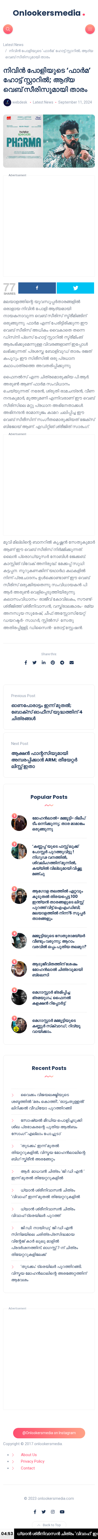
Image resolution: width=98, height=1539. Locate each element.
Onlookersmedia (49, 13)
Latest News (43, 102)
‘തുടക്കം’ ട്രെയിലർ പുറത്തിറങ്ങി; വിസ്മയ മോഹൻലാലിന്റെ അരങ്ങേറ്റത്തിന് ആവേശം (49, 1273)
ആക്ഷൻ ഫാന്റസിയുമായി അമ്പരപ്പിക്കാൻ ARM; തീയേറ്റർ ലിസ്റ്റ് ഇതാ (44, 760)
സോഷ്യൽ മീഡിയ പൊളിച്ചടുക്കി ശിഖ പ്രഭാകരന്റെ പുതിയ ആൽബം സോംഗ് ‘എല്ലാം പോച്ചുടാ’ (46, 1127)
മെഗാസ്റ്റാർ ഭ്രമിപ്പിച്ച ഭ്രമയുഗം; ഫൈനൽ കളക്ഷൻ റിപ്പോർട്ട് (51, 997)
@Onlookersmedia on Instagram (49, 1433)
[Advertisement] (49, 226)
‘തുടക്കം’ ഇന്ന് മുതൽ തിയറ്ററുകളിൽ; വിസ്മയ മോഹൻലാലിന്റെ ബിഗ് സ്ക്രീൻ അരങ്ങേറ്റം (48, 1152)
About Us (29, 1454)
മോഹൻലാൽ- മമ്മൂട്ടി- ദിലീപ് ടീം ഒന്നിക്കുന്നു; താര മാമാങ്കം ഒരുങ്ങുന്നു (58, 823)
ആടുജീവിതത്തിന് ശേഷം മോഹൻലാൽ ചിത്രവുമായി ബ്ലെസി (57, 969)
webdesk (19, 102)
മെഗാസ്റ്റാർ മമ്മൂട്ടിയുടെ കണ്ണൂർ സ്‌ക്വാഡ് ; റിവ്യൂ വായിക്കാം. (56, 1026)
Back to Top (52, 1525)
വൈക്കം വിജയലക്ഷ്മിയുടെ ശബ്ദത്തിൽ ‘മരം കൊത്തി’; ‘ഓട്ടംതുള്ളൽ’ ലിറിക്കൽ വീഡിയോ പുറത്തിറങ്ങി (48, 1101)
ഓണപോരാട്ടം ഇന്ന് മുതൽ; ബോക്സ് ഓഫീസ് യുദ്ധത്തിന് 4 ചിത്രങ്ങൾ (47, 712)
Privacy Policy (32, 1461)
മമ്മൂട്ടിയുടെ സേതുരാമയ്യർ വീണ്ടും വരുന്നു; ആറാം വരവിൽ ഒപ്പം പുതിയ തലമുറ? (59, 941)
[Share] (37, 288)
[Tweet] (75, 288)
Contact (28, 1468)
